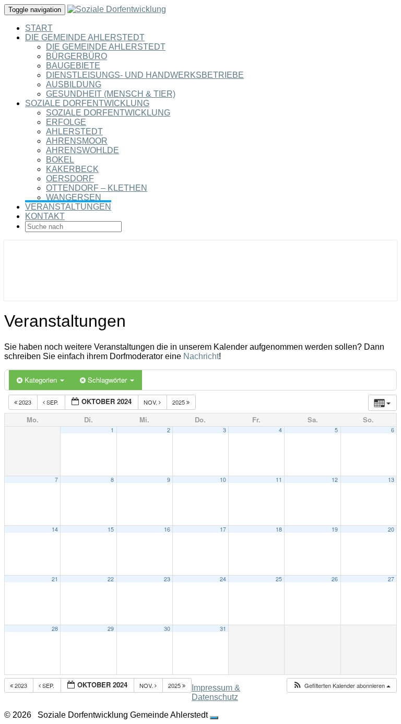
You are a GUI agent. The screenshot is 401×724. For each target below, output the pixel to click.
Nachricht (201, 356)
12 (335, 480)
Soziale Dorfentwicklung (87, 103)
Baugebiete (73, 65)
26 (335, 579)
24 (223, 579)
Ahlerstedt (74, 131)
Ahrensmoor (77, 140)
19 (335, 529)
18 (279, 529)
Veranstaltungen (68, 206)
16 (167, 529)
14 (55, 529)
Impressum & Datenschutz (216, 692)
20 (391, 529)
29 (111, 629)
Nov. (151, 402)
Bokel (60, 159)
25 (279, 579)
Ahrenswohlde (82, 150)
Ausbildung (73, 84)
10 (223, 480)
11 (279, 480)
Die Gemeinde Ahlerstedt (85, 37)
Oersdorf (70, 178)
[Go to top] (214, 717)
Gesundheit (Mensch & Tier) (110, 93)
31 (223, 629)
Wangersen (73, 197)
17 (223, 529)
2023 (25, 402)
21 (55, 579)
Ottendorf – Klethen (96, 187)
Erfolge (66, 122)
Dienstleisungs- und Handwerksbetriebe (145, 75)
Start (39, 28)
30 (167, 629)
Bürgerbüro (76, 56)
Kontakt (45, 216)
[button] (341, 686)
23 (167, 579)
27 (391, 579)
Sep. (52, 402)
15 (111, 529)
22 (111, 579)
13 (391, 480)
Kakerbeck (72, 169)
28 (55, 629)
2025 (179, 402)
